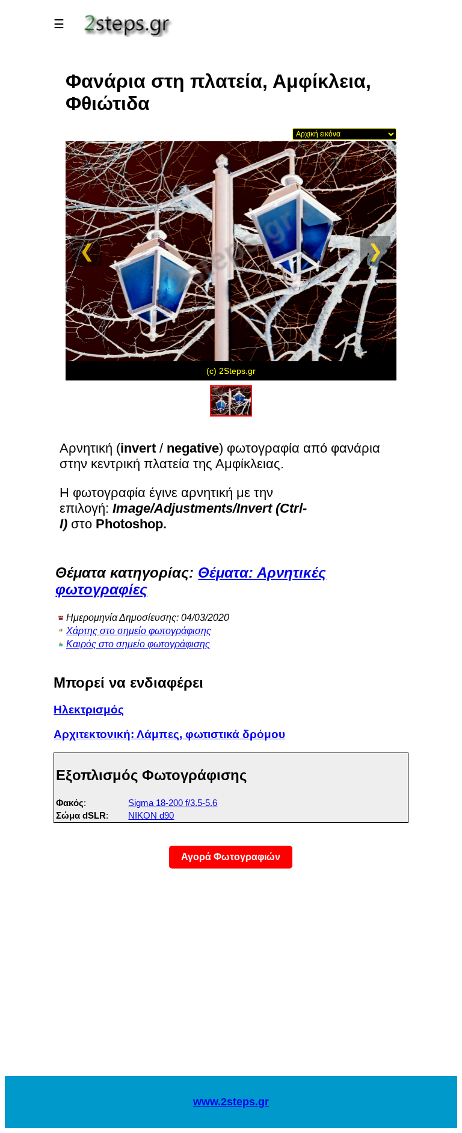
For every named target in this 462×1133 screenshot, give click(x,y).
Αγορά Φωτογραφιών (230, 857)
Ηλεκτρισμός (89, 709)
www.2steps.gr (231, 1102)
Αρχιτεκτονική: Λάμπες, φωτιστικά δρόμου (169, 734)
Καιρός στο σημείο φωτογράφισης (138, 644)
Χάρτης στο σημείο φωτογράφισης (138, 631)
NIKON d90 (151, 815)
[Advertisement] (231, 980)
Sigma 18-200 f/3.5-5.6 (172, 803)
